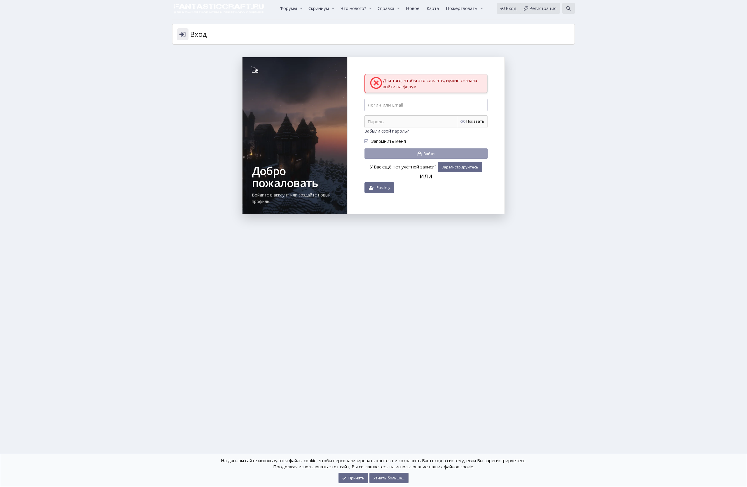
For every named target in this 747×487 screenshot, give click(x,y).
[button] (301, 8)
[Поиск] (568, 8)
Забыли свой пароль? (386, 131)
